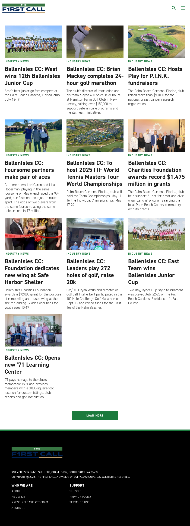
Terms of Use (80, 502)
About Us (18, 491)
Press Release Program (30, 502)
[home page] (23, 8)
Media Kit (18, 497)
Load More (95, 415)
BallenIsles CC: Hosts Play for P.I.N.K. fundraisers (155, 76)
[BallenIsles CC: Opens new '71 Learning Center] (33, 330)
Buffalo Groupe (84, 477)
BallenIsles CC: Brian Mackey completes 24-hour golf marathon (95, 76)
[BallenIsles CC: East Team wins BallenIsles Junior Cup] (156, 234)
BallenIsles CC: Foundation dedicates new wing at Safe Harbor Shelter (32, 271)
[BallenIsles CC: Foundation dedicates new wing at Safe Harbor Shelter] (33, 234)
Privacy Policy (81, 497)
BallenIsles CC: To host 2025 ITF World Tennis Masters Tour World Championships (94, 173)
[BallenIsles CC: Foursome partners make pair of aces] (33, 135)
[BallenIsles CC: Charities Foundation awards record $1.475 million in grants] (156, 135)
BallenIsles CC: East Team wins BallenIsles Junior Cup (153, 271)
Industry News (17, 61)
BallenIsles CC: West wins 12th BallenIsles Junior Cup (32, 76)
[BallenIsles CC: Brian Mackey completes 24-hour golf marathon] (95, 42)
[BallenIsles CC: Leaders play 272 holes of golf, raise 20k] (95, 234)
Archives (18, 508)
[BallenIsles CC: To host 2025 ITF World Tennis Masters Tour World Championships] (95, 135)
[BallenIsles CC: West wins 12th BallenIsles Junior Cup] (33, 42)
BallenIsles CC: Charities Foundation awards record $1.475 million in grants (156, 173)
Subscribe (77, 491)
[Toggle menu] (183, 8)
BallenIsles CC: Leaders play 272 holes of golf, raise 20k (90, 271)
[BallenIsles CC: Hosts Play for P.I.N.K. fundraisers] (156, 42)
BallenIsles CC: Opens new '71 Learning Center (32, 364)
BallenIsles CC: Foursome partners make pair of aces (29, 170)
